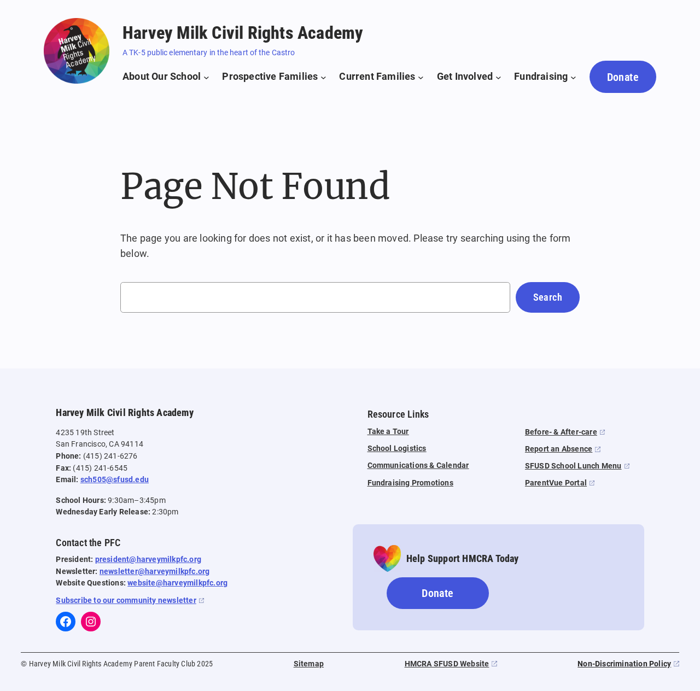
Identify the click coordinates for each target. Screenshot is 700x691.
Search (547, 297)
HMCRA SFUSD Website (447, 664)
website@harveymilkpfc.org (177, 583)
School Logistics (397, 448)
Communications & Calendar (418, 465)
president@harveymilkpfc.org (148, 559)
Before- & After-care (561, 432)
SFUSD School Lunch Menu (573, 466)
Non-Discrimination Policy (624, 664)
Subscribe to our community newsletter (126, 600)
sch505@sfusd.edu (114, 479)
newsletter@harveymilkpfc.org (155, 571)
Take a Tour (388, 431)
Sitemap (309, 664)
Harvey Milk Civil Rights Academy (242, 32)
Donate (623, 77)
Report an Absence (558, 449)
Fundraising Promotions (410, 483)
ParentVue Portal (556, 483)
